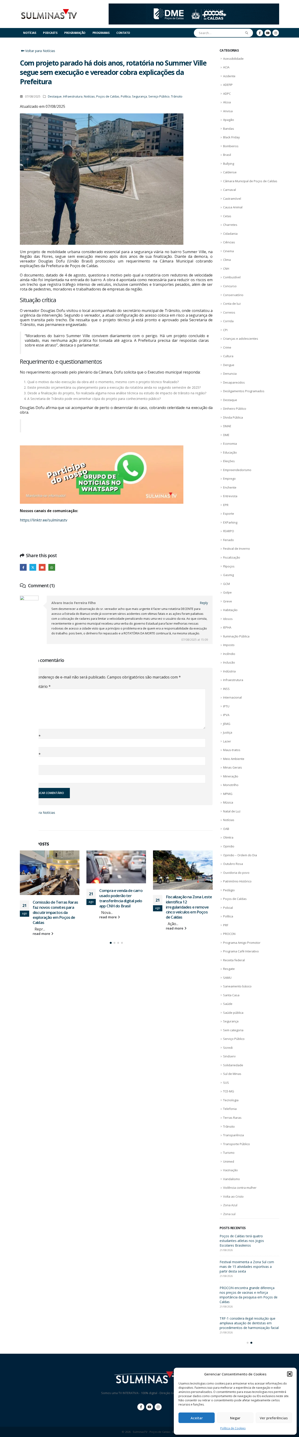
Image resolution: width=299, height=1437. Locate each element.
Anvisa (228, 111)
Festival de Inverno (236, 548)
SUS (226, 1082)
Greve (227, 601)
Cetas (227, 216)
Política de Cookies (233, 1428)
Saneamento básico (237, 986)
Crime (227, 347)
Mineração (230, 776)
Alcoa (227, 102)
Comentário (39, 686)
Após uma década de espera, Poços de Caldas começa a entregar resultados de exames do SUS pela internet (249, 1241)
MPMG (227, 794)
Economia (230, 443)
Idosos (228, 619)
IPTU (226, 706)
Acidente (229, 76)
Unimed (228, 1161)
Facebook (23, 567)
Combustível (232, 277)
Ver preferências (274, 1418)
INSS (226, 689)
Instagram (158, 1402)
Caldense (230, 172)
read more (42, 917)
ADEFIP (228, 85)
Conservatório (233, 295)
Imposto (229, 645)
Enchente (229, 487)
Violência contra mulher (239, 1187)
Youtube (149, 1402)
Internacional (232, 697)
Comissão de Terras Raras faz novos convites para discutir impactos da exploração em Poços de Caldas (248, 1266)
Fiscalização (231, 557)
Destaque (55, 96)
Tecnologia (230, 1100)
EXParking (230, 522)
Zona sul (229, 1214)
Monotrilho (230, 785)
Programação (74, 33)
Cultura (228, 356)
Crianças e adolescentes (240, 338)
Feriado (228, 540)
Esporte (228, 513)
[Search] (247, 33)
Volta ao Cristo (233, 1196)
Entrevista (230, 496)
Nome (34, 736)
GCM (226, 584)
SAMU (227, 977)
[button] (289, 1374)
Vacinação (230, 1170)
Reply (204, 603)
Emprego (229, 478)
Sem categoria (233, 1030)
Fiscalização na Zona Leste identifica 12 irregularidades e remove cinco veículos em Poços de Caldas (122, 907)
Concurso (230, 286)
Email (42, 567)
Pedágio (229, 890)
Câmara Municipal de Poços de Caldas (250, 181)
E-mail (34, 754)
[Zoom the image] (194, 6)
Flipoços (229, 566)
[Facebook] (259, 33)
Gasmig (228, 575)
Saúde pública (233, 1012)
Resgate (229, 969)
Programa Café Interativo (241, 951)
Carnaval (229, 190)
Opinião (228, 846)
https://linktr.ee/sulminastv (43, 520)
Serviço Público (159, 96)
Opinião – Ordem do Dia (240, 855)
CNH (226, 268)
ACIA (226, 67)
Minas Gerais (232, 767)
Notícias (29, 33)
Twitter (32, 567)
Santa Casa (231, 995)
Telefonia (230, 1109)
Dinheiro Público (234, 408)
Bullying (228, 163)
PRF (225, 925)
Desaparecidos (234, 382)
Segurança (139, 96)
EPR (225, 505)
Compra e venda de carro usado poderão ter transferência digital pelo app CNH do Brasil (54, 898)
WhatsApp (51, 567)
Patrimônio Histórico (237, 881)
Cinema (228, 251)
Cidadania (230, 233)
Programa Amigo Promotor (241, 943)
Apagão (228, 120)
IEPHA (227, 627)
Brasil (227, 155)
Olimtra (228, 837)
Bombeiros (230, 146)
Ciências (229, 242)
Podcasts (50, 33)
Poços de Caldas (107, 96)
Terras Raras (232, 1117)
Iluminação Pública (236, 636)
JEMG (226, 724)
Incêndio (229, 654)
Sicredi (228, 1047)
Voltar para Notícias (39, 51)
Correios (229, 312)
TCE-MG (228, 1091)
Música (228, 802)
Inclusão (229, 662)
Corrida (228, 321)
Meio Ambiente (233, 759)
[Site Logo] (49, 14)
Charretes (230, 225)
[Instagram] (275, 33)
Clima (227, 260)
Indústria (229, 671)
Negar (235, 1418)
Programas (101, 33)
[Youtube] (267, 33)
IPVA (226, 715)
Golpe (227, 592)
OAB (226, 829)
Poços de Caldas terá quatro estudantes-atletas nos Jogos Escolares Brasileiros (189, 906)
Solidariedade (233, 1065)
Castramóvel (232, 198)
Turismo (229, 1152)
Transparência (233, 1135)
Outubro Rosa (233, 864)
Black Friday (231, 137)
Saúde (227, 1004)
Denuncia (230, 373)
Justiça (227, 732)
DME (226, 435)
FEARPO (228, 531)
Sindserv (229, 1056)
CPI (225, 330)
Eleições (229, 461)
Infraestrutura (72, 96)
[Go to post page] (49, 867)
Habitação (230, 610)
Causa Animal (232, 207)
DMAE (227, 426)
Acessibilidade (233, 58)
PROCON (229, 934)
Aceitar (197, 1418)
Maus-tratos (231, 750)
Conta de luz (232, 303)
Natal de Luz (232, 811)
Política (126, 96)
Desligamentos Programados (243, 391)
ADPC (227, 93)
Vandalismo (231, 1179)
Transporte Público (236, 1144)
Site (30, 772)
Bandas (228, 128)
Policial (228, 908)
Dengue (228, 365)
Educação (230, 452)
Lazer (227, 741)
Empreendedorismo (237, 470)
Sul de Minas (232, 1074)
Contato (123, 33)
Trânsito (176, 96)
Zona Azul (230, 1205)
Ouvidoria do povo (236, 873)
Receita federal (234, 960)
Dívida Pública (233, 417)
